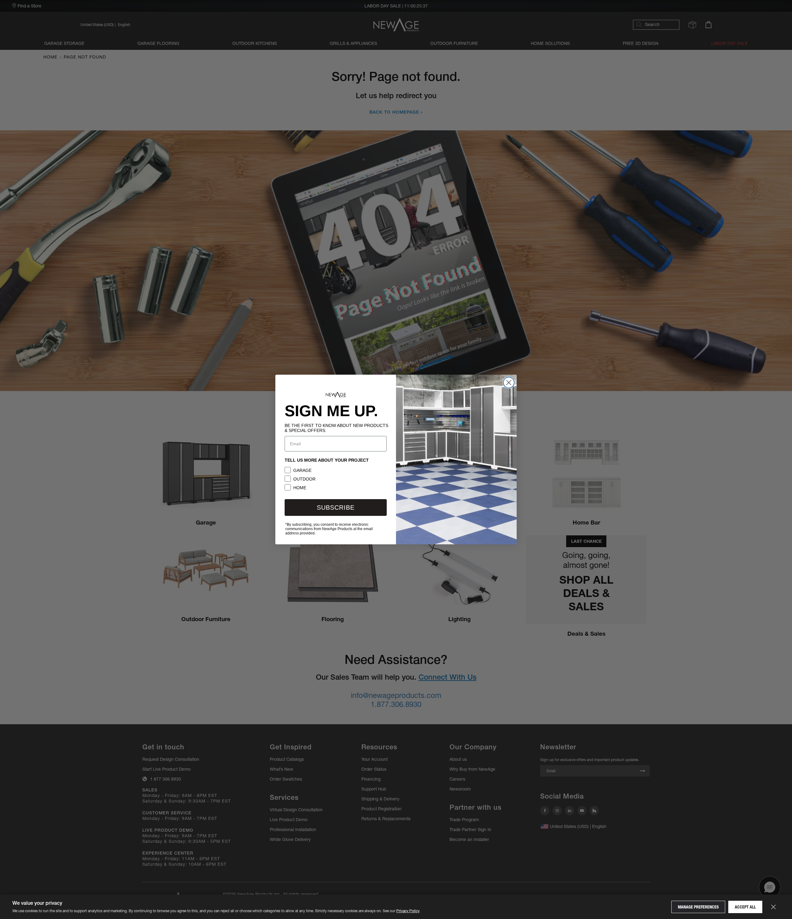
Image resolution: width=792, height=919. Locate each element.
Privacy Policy (407, 910)
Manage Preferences (698, 907)
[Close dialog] (508, 382)
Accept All (745, 907)
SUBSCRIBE (336, 507)
